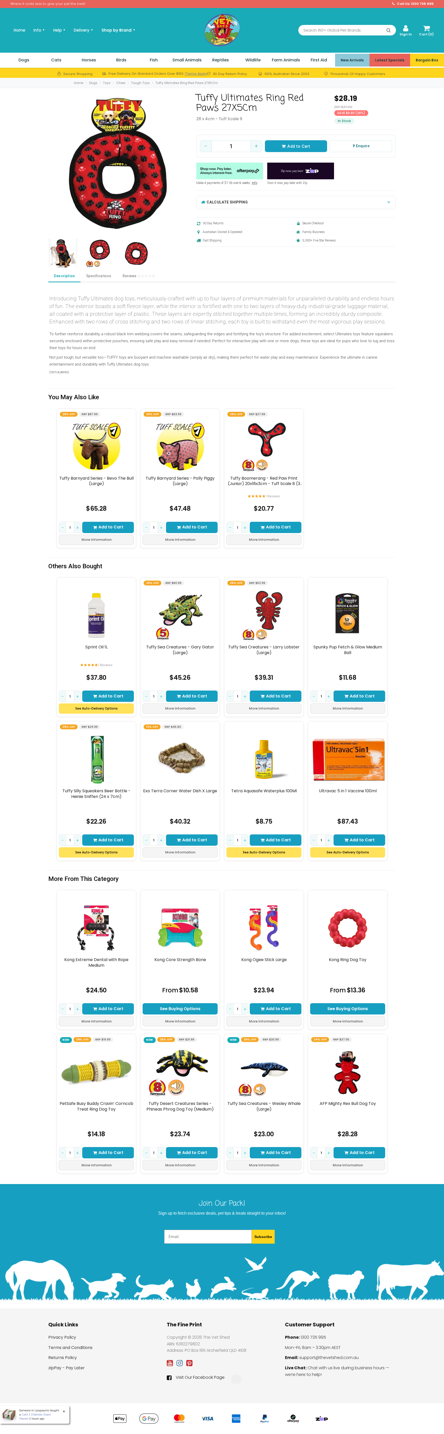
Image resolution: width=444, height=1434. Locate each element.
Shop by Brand (118, 30)
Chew (120, 83)
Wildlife (253, 60)
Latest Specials (389, 60)
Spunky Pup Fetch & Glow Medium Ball (347, 649)
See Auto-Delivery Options (96, 708)
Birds (121, 60)
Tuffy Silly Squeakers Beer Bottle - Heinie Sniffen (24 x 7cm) (96, 793)
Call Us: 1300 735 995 (415, 4)
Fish (154, 60)
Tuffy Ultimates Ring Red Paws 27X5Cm (186, 83)
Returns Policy (62, 1358)
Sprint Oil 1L (96, 647)
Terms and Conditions (70, 1348)
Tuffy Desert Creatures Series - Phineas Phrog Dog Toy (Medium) (180, 1106)
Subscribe (263, 1237)
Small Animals (187, 60)
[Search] (388, 30)
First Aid (319, 60)
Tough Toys (140, 83)
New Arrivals (352, 60)
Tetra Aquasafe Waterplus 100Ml (264, 791)
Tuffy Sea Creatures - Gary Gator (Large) (180, 649)
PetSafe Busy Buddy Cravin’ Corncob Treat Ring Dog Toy (96, 1106)
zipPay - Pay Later (66, 1368)
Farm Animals (286, 60)
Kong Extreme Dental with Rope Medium (96, 962)
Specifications (98, 276)
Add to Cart (298, 146)
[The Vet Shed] (222, 29)
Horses (89, 60)
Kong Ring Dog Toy (347, 960)
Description (64, 276)
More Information (96, 539)
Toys (106, 83)
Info (254, 183)
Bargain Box (427, 60)
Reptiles (220, 60)
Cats (56, 60)
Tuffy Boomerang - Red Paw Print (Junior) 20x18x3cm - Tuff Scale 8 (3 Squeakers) (264, 481)
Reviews (130, 276)
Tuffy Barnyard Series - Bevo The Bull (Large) (96, 481)
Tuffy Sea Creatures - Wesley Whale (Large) (264, 1106)
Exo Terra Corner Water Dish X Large (180, 791)
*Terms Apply (195, 73)
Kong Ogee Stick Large (264, 960)
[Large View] (63, 253)
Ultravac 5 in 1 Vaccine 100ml (348, 791)
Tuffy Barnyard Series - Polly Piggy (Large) (180, 481)
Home (19, 30)
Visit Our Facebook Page (200, 1377)
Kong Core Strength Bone (180, 960)
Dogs (23, 60)
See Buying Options (180, 1009)
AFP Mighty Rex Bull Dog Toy (348, 1103)
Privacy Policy (62, 1337)
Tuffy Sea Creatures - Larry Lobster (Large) (264, 649)
